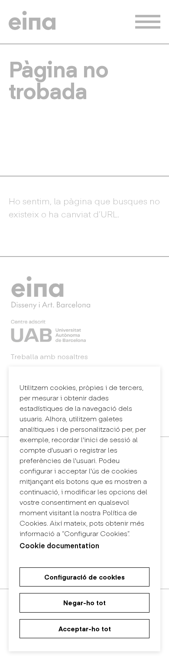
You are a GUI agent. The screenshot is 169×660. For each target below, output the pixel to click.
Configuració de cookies (84, 577)
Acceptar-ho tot (84, 628)
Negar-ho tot (84, 602)
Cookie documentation (59, 545)
